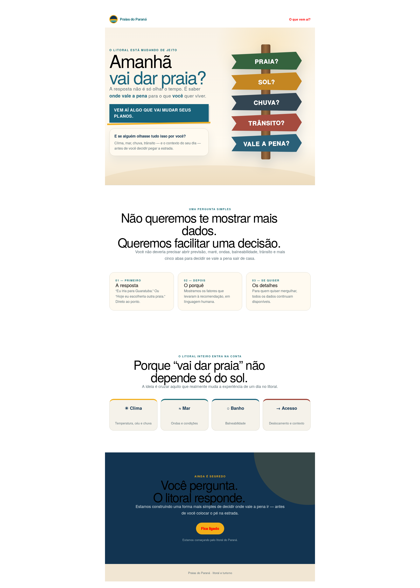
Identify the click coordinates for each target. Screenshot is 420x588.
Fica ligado (210, 528)
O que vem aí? (300, 19)
